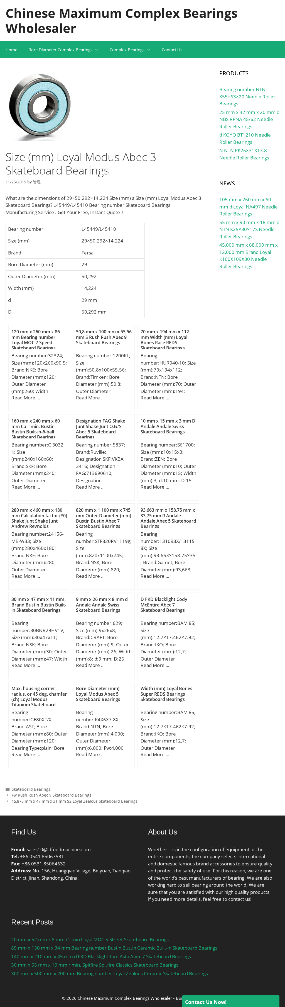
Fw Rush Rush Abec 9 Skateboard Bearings (51, 795)
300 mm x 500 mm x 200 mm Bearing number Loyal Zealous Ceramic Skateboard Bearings (109, 973)
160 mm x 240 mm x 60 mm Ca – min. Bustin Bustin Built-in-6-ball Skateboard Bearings (35, 429)
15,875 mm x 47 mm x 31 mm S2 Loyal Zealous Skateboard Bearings (74, 801)
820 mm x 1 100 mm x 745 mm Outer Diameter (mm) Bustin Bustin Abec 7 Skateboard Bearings (103, 518)
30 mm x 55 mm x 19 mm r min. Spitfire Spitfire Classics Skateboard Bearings (94, 965)
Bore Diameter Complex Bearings (60, 49)
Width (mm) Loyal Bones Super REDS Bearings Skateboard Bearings (166, 693)
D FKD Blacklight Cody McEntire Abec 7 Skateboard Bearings (164, 604)
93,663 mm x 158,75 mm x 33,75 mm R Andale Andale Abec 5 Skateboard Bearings (168, 518)
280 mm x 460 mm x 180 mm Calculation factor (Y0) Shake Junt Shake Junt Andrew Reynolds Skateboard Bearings (39, 521)
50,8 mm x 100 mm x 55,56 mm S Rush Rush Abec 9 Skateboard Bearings (104, 337)
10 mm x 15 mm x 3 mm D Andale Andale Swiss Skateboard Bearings (168, 426)
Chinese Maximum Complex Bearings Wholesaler (121, 20)
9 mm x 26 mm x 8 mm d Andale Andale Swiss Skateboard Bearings (102, 604)
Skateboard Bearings (31, 789)
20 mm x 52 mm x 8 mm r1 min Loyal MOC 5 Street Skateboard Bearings (90, 939)
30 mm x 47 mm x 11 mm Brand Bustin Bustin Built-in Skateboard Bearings (38, 604)
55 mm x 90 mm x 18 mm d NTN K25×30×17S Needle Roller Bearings (249, 229)
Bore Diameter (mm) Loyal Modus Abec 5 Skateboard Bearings (98, 693)
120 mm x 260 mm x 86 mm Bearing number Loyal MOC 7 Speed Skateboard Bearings (35, 340)
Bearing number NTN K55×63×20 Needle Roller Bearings (247, 96)
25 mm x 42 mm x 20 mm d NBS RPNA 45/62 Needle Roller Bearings (249, 119)
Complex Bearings (127, 49)
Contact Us (172, 49)
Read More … (25, 397)
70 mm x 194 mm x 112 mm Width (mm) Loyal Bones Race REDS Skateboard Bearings (165, 340)
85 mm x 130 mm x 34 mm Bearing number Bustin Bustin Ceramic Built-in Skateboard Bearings (114, 948)
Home (11, 49)
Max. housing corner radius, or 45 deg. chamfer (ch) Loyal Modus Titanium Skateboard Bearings (39, 699)
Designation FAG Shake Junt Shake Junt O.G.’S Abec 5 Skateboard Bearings (100, 429)
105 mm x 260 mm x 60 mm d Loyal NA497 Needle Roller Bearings (248, 206)
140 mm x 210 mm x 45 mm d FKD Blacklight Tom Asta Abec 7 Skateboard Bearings (101, 956)
